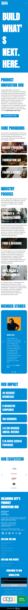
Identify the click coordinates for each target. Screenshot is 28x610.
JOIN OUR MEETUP (7, 563)
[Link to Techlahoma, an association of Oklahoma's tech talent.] (14, 473)
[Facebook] (9, 533)
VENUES (3, 553)
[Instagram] (6, 533)
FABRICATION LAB (11, 160)
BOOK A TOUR (5, 566)
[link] (14, 596)
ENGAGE (3, 545)
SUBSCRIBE (14, 585)
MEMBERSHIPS (6, 543)
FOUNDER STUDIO (11, 172)
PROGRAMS (18, 589)
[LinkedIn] (2, 533)
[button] (3, 342)
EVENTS (14, 592)
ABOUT (3, 556)
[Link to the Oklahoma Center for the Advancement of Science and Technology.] (14, 482)
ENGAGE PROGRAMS (12, 147)
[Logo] (4, 3)
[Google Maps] (13, 533)
